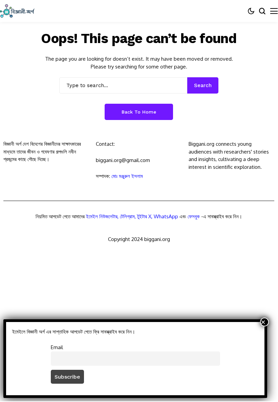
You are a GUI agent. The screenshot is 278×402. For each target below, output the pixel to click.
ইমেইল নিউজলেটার (101, 216)
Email (57, 347)
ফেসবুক (194, 216)
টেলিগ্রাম (127, 216)
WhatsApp (166, 216)
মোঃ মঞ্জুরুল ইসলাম (127, 176)
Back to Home (139, 112)
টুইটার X (144, 216)
